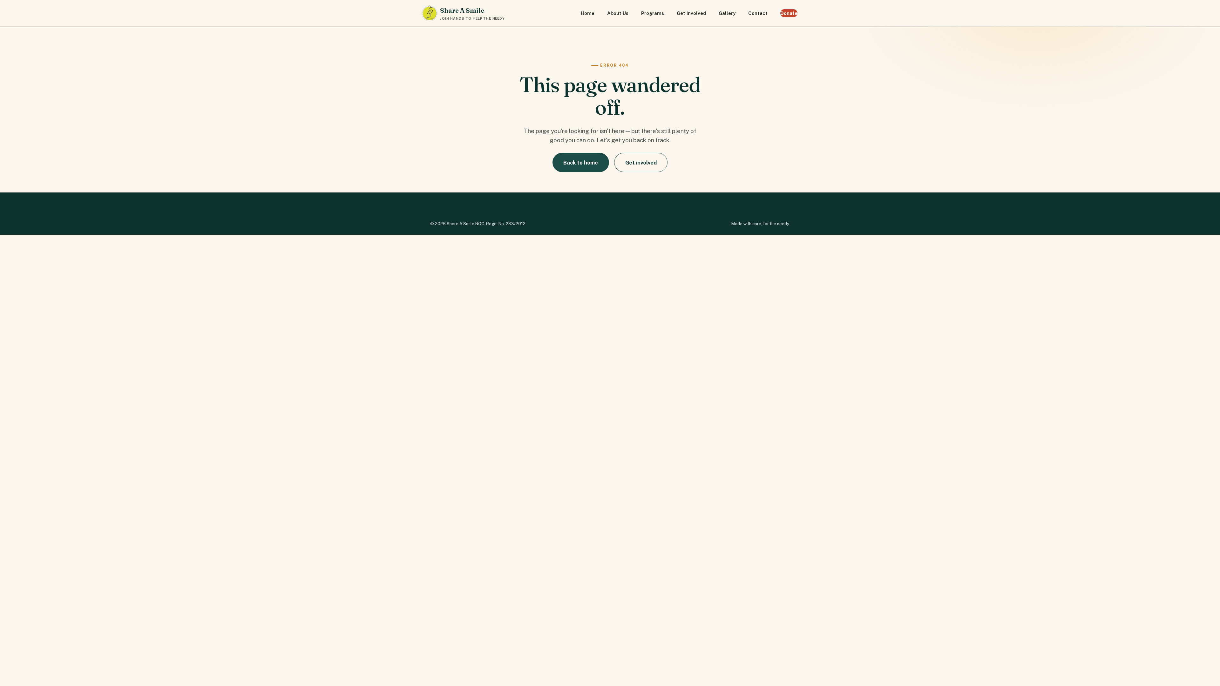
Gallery (727, 13)
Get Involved (691, 13)
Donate (788, 13)
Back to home (580, 162)
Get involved (641, 162)
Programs (652, 13)
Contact (758, 13)
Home (587, 13)
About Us (617, 13)
